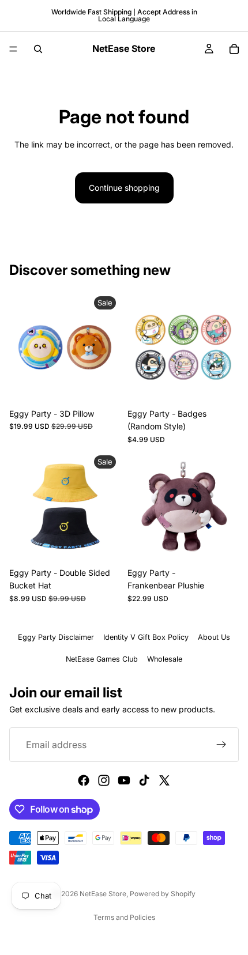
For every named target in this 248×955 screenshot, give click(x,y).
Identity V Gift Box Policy (146, 637)
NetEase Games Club (102, 659)
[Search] (38, 49)
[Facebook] (84, 780)
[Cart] (234, 49)
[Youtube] (124, 780)
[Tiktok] (144, 780)
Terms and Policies (124, 917)
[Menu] (13, 49)
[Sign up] (221, 745)
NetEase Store (103, 893)
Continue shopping (124, 187)
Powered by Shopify (163, 893)
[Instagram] (104, 780)
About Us (214, 637)
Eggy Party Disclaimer (56, 637)
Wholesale (164, 659)
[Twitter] (164, 780)
